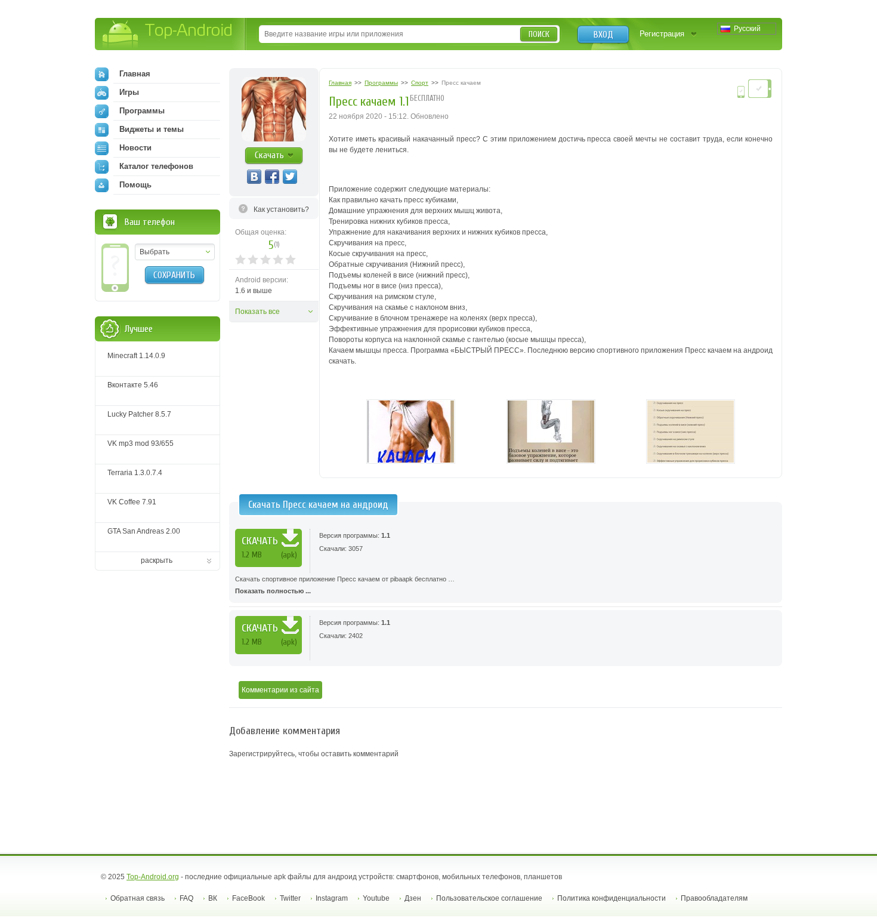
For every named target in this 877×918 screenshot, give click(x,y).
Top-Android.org (152, 877)
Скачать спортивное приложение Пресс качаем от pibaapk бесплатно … (345, 584)
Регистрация (662, 33)
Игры (129, 92)
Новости (135, 147)
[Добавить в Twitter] (290, 177)
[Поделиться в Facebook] (272, 177)
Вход (603, 34)
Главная (134, 73)
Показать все (257, 311)
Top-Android (168, 35)
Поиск (539, 34)
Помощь (135, 184)
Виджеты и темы (151, 129)
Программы (142, 110)
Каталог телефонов (156, 166)
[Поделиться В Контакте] (254, 177)
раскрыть (156, 560)
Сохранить (174, 275)
